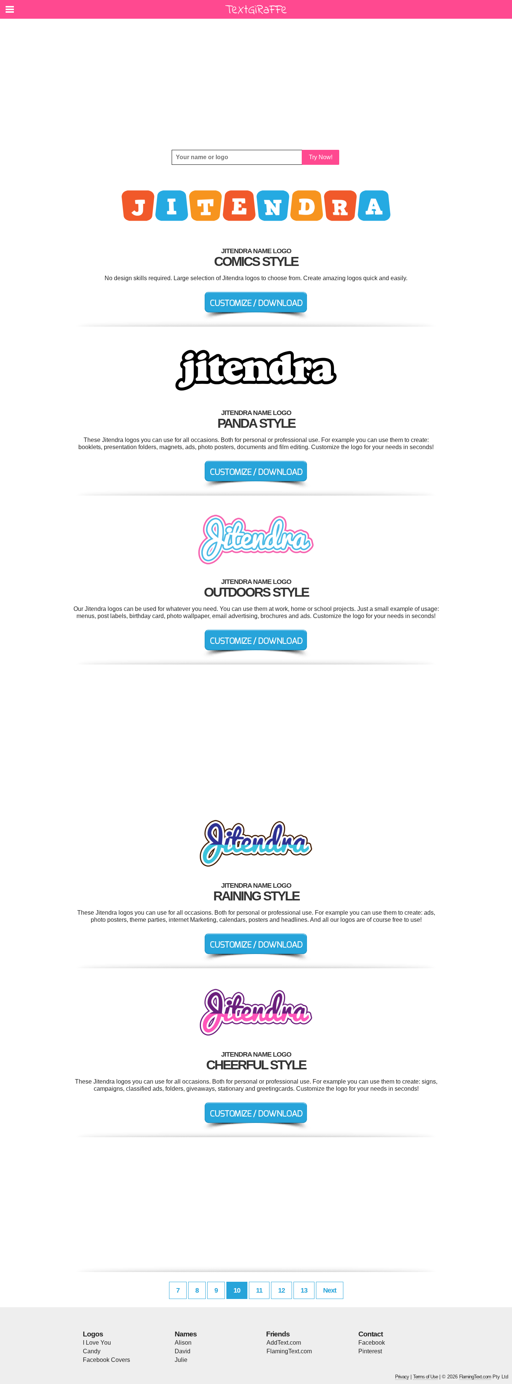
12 (281, 1290)
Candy (91, 1351)
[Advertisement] (256, 84)
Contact (370, 1334)
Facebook (371, 1342)
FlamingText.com (289, 1351)
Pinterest (370, 1351)
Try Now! (320, 157)
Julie (181, 1360)
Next (329, 1290)
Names (186, 1334)
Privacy (402, 1377)
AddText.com (283, 1342)
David (182, 1351)
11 (259, 1290)
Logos (93, 1334)
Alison (183, 1342)
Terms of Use (425, 1377)
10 (237, 1290)
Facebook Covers (106, 1360)
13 (304, 1290)
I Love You (97, 1342)
